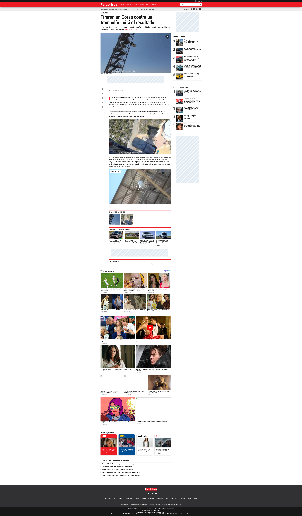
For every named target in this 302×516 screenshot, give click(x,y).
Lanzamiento (156, 264)
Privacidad (152, 504)
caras (109, 436)
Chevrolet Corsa (125, 264)
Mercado (142, 5)
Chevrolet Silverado (151, 9)
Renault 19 (132, 9)
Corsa (149, 264)
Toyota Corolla (141, 9)
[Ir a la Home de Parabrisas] (109, 4)
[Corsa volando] (114, 219)
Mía (176, 498)
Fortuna (137, 498)
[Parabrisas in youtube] (200, 9)
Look (167, 498)
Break (189, 498)
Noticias (122, 5)
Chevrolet (117, 264)
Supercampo (159, 498)
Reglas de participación (168, 504)
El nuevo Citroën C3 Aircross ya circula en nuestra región (119, 464)
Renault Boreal (113, 9)
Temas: (111, 264)
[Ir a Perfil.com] (198, 1)
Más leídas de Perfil (181, 87)
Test (147, 5)
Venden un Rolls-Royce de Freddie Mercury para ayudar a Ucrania (121, 475)
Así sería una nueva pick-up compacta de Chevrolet (117, 466)
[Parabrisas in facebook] (194, 9)
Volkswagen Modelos (123, 9)
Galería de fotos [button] (131, 29)
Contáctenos (143, 504)
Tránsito (178, 504)
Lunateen (182, 498)
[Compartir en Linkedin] (102, 102)
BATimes (195, 498)
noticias (127, 436)
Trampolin (143, 264)
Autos (129, 5)
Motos (135, 5)
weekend (163, 436)
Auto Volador (135, 264)
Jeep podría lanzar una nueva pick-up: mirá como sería (118, 469)
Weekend (151, 498)
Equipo (158, 504)
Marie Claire (129, 498)
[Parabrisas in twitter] (197, 9)
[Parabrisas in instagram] (191, 9)
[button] (167, 37)
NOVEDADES (104, 13)
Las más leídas (179, 37)
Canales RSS (125, 504)
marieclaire (145, 436)
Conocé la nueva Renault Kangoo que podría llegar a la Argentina (121, 472)
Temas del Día (104, 9)
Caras (114, 498)
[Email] (102, 107)
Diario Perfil (107, 498)
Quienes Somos (134, 504)
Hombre (143, 498)
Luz (172, 498)
